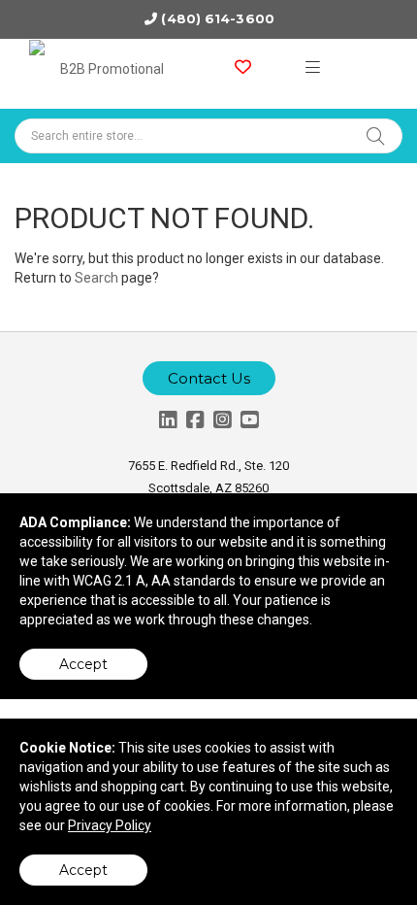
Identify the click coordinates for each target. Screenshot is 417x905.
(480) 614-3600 (217, 18)
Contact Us (209, 378)
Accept (83, 664)
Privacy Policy (109, 825)
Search (96, 277)
